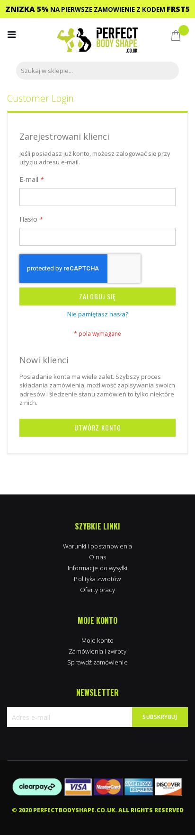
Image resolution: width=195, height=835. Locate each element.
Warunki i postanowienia (98, 546)
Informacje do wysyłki (97, 568)
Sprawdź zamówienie (97, 662)
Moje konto (97, 640)
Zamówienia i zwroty (97, 651)
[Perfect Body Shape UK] (97, 40)
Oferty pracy (97, 589)
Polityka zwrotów (97, 579)
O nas (97, 557)
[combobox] (97, 71)
